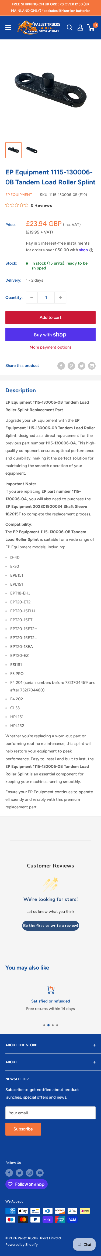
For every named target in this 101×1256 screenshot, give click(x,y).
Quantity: (14, 297)
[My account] (80, 28)
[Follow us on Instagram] (29, 1173)
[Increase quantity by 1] (60, 297)
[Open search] (70, 28)
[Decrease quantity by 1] (31, 297)
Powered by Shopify (21, 1245)
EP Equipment (18, 195)
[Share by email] (92, 366)
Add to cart (50, 317)
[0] (91, 27)
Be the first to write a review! (50, 925)
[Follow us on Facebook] (9, 1173)
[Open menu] (8, 27)
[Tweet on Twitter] (81, 366)
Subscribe (23, 1129)
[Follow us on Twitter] (19, 1173)
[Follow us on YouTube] (40, 1173)
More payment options (50, 347)
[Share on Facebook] (61, 366)
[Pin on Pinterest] (71, 366)
